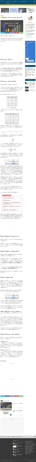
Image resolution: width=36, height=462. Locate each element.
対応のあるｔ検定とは (29, 68)
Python (27, 441)
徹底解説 (2, 15)
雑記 (13, 3)
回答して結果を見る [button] (30, 60)
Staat (2, 1)
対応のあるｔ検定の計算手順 (30, 69)
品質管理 (27, 446)
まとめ (30, 441)
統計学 (27, 451)
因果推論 (31, 446)
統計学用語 (31, 451)
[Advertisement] (11, 50)
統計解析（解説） (23, 1)
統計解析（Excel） (9, 1)
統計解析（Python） (16, 1)
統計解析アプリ (8, 3)
